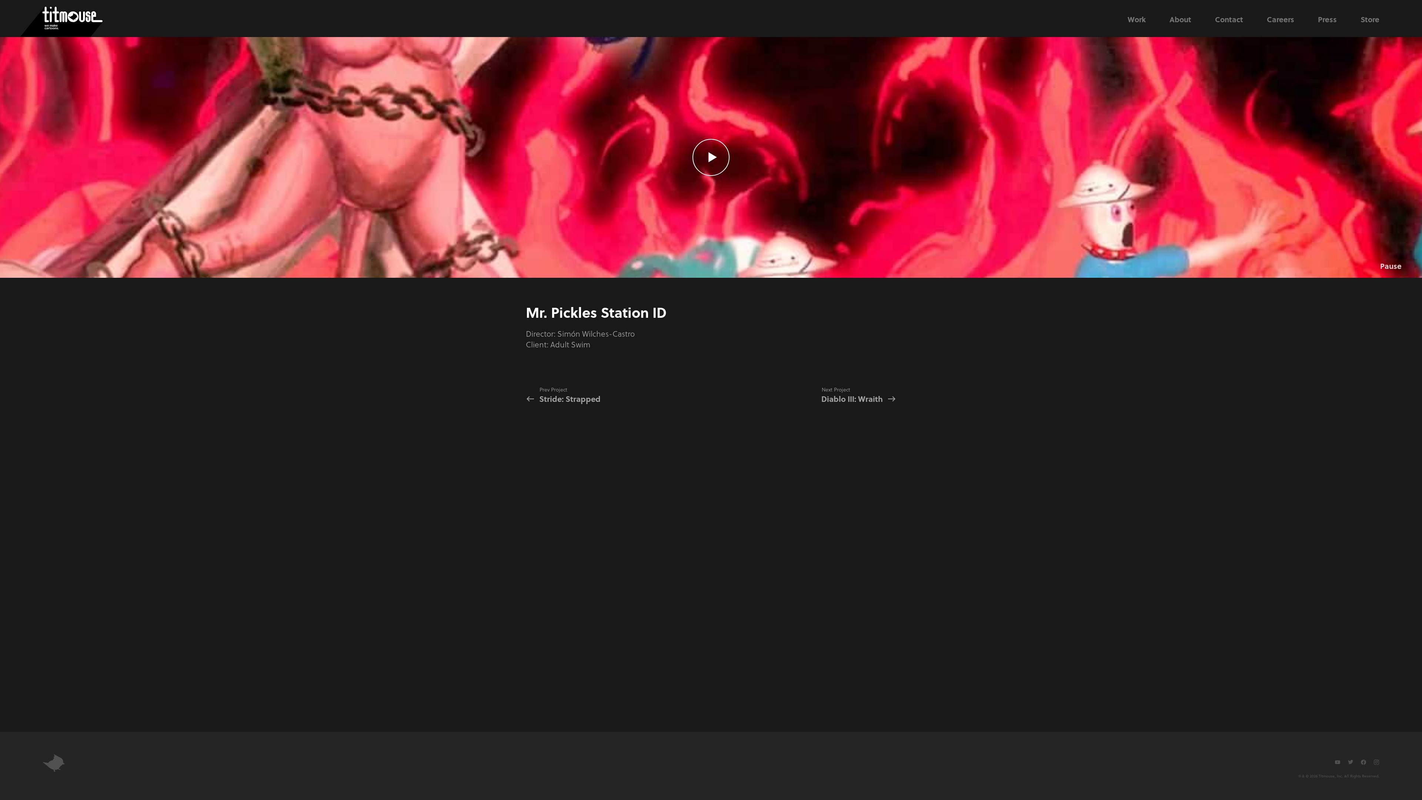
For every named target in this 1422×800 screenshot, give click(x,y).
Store (1370, 19)
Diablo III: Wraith (852, 395)
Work (1137, 19)
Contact (1229, 19)
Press (1327, 19)
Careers (1280, 19)
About (1180, 19)
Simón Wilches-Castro (596, 333)
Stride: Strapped (570, 395)
